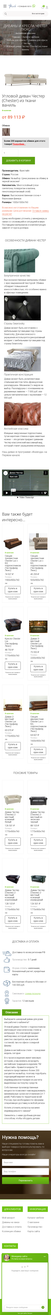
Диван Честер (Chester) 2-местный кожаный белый (12, 817)
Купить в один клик (13, 590)
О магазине (33, 1222)
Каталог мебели (31, 37)
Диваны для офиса (37, 40)
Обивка (6, 125)
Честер (26, 43)
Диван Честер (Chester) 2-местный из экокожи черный (37, 817)
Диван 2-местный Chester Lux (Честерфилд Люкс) (11, 721)
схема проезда (32, 993)
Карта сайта (34, 1231)
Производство (35, 1227)
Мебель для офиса (16, 40)
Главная (16, 37)
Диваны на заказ (10, 1222)
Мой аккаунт (8, 1217)
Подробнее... (19, 144)
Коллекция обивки (11, 1231)
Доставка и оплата (11, 1227)
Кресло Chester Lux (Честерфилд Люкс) (12, 642)
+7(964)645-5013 (24, 6)
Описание (11, 1012)
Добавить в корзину (18, 160)
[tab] (12, 1012)
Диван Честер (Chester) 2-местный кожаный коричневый (12, 895)
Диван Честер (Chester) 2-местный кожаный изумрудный (37, 895)
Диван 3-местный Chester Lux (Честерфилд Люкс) (36, 643)
